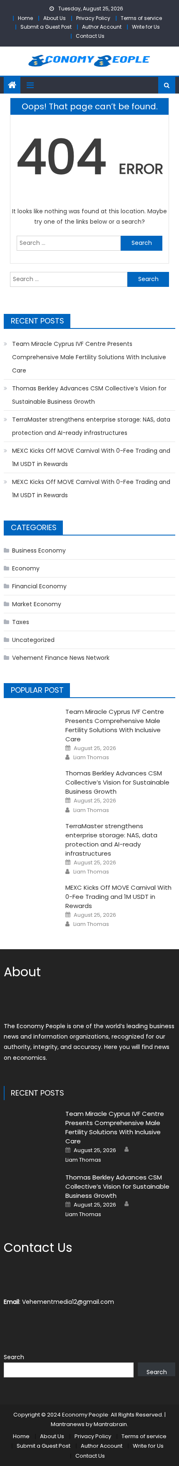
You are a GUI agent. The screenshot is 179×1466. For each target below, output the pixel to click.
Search (14, 1357)
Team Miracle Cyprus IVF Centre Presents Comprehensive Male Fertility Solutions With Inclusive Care (89, 357)
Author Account (102, 26)
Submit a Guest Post (46, 26)
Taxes (20, 622)
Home (25, 18)
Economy (26, 568)
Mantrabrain (110, 1424)
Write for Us (146, 26)
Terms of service (141, 18)
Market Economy (36, 604)
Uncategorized (33, 640)
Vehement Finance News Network (60, 658)
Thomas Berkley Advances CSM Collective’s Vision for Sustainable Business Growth (89, 395)
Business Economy (39, 550)
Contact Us (90, 35)
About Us (54, 18)
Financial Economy (39, 586)
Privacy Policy (93, 18)
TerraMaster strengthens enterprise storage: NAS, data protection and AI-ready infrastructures (91, 426)
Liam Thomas (91, 757)
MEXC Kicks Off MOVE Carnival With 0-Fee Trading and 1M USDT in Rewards (91, 457)
